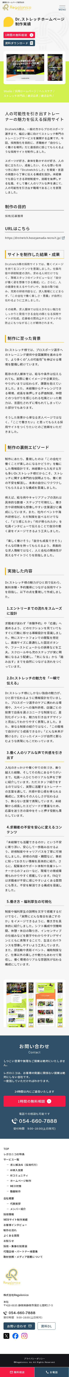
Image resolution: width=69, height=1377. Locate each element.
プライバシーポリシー (34, 1358)
